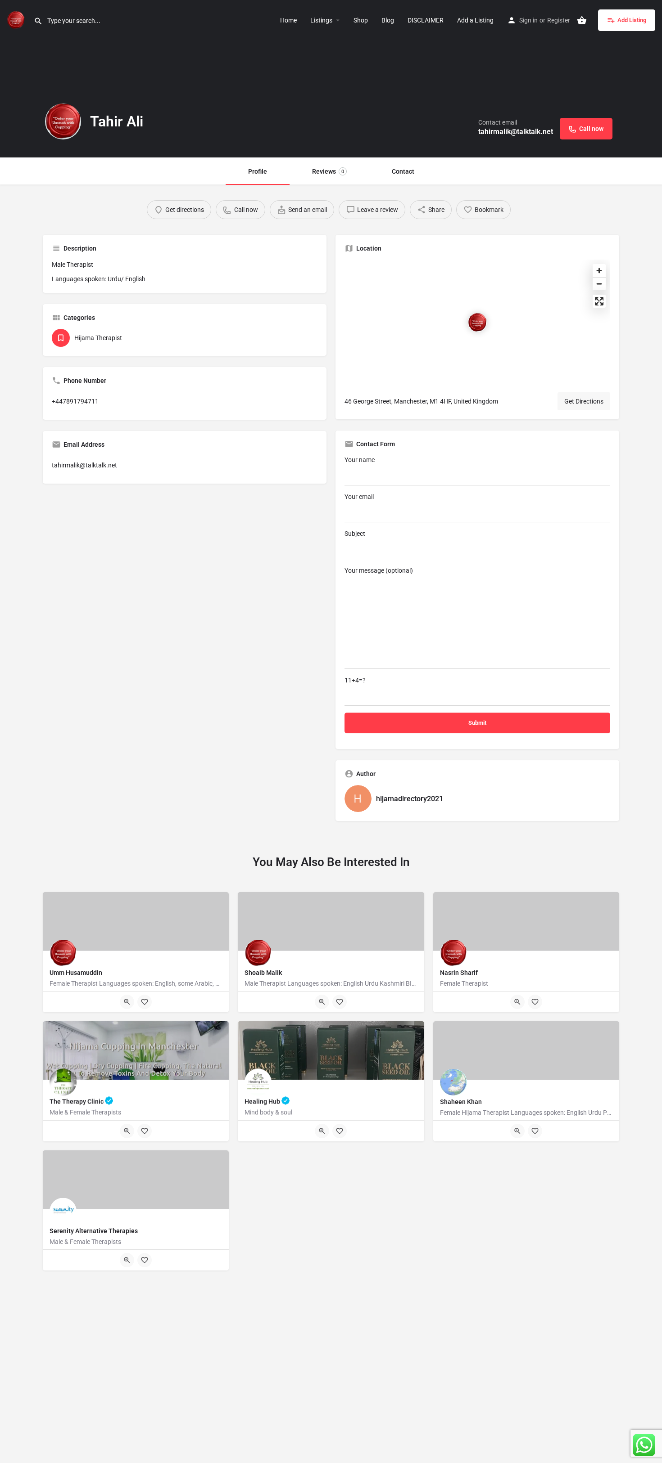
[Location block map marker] (477, 322)
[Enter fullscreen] (599, 301)
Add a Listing (475, 20)
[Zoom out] (599, 283)
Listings (321, 20)
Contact (403, 171)
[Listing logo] (63, 121)
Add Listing (631, 20)
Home (288, 20)
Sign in (528, 20)
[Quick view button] (127, 1002)
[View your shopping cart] (582, 20)
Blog (387, 20)
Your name (360, 459)
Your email (359, 496)
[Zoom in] (599, 270)
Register (558, 20)
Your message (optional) (379, 570)
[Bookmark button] (144, 1002)
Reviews (328, 171)
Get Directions (583, 401)
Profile (257, 171)
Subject (355, 533)
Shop (361, 20)
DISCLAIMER (426, 20)
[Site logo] (17, 19)
